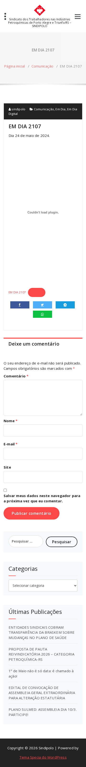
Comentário (16, 376)
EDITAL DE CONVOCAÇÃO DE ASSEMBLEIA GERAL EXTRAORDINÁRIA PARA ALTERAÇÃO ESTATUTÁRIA (42, 692)
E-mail (11, 444)
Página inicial (14, 66)
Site (7, 467)
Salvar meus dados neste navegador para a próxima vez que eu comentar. (42, 498)
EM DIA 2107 (17, 292)
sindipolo (18, 109)
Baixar (36, 292)
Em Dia (60, 109)
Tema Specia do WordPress (43, 757)
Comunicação (42, 66)
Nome (10, 420)
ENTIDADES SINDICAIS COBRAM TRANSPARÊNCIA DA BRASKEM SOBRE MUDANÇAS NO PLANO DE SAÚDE (42, 632)
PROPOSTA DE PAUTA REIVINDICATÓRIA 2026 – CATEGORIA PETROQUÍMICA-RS (41, 654)
